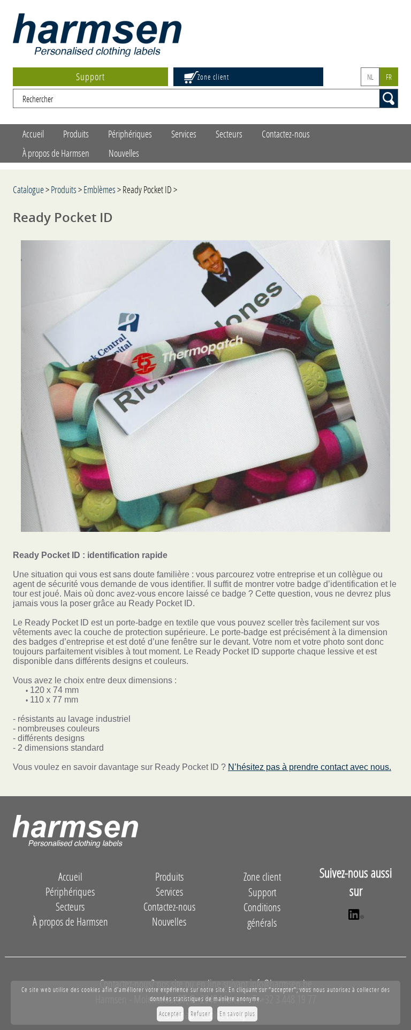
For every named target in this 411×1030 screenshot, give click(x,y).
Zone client (213, 77)
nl (370, 77)
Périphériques (130, 133)
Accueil (33, 133)
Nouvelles (124, 153)
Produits (76, 133)
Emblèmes (99, 189)
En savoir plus (237, 1014)
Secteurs (229, 133)
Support (90, 76)
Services (183, 133)
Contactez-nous (286, 133)
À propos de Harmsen (55, 153)
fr (389, 77)
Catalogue (28, 189)
